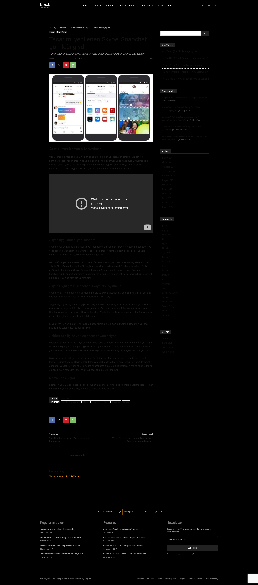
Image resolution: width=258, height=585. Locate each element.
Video (165, 310)
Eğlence (166, 243)
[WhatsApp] (73, 65)
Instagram (128, 511)
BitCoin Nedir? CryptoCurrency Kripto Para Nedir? (185, 58)
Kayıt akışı (167, 342)
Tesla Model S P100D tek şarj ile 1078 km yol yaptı (185, 79)
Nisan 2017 (167, 184)
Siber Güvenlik (169, 301)
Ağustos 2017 (168, 166)
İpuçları (165, 270)
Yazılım (165, 319)
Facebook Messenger (71, 402)
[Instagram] (209, 5)
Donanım (166, 234)
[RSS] (140, 512)
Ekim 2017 (167, 162)
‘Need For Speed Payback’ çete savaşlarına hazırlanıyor (70, 440)
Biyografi (166, 230)
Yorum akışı (167, 347)
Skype (106, 402)
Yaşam (165, 315)
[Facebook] (202, 5)
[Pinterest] (66, 65)
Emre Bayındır (60, 58)
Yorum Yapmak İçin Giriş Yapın (64, 476)
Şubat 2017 (167, 193)
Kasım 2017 (167, 157)
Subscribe (192, 547)
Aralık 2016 (167, 202)
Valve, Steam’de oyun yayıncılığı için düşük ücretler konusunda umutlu (132, 440)
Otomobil (166, 283)
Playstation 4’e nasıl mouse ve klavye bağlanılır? (184, 97)
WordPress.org (169, 351)
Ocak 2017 (167, 198)
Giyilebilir (166, 252)
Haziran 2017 (168, 175)
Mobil (165, 279)
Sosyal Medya (61, 32)
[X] (215, 5)
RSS (147, 511)
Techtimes (64, 398)
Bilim (164, 225)
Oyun (164, 288)
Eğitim (165, 239)
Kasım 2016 (167, 207)
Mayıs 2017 (167, 180)
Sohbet (126, 402)
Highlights (96, 402)
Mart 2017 (167, 189)
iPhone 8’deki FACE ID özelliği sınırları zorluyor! (183, 65)
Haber (63, 28)
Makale (165, 274)
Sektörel (166, 297)
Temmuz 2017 (169, 171)
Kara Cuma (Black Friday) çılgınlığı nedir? (181, 51)
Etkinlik (165, 248)
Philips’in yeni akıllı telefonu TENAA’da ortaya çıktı (185, 72)
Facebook (107, 511)
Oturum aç (167, 338)
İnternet (166, 266)
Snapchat (116, 402)
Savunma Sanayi (170, 292)
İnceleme (166, 261)
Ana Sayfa (53, 28)
